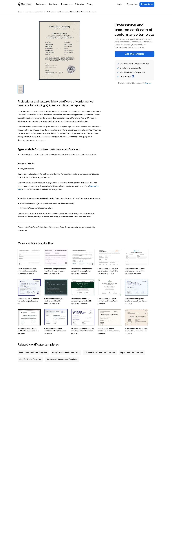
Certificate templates (34, 12)
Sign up (148, 83)
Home (20, 12)
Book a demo (147, 4)
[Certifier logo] (25, 4)
